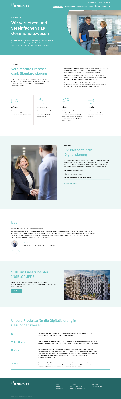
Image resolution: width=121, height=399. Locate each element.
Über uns (97, 6)
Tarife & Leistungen (81, 6)
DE (104, 2)
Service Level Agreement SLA (77, 388)
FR (107, 2)
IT (109, 2)
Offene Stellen (59, 388)
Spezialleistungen (70, 6)
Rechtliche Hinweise (97, 386)
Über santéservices (69, 183)
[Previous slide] (13, 252)
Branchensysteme (58, 6)
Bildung (91, 6)
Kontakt (104, 6)
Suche (109, 6)
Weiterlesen (16, 291)
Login (100, 2)
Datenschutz (73, 384)
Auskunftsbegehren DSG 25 (77, 386)
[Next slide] (18, 252)
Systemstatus (92, 2)
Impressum (95, 384)
